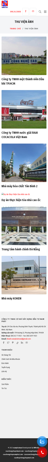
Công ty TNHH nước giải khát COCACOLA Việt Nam (20, 135)
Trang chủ (15, 29)
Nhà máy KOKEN (11, 298)
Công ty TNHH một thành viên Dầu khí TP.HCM (23, 81)
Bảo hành (5, 363)
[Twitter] (8, 343)
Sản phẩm (5, 384)
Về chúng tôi (6, 355)
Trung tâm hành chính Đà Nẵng (21, 249)
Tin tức (4, 388)
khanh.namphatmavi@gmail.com (19, 339)
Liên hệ (4, 371)
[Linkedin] (22, 343)
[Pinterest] (13, 343)
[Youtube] (33, 11)
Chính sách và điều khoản (11, 359)
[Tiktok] (17, 343)
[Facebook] (25, 11)
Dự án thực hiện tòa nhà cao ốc (21, 200)
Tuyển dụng (6, 367)
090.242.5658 (15, 11)
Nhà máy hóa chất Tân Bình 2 (19, 186)
